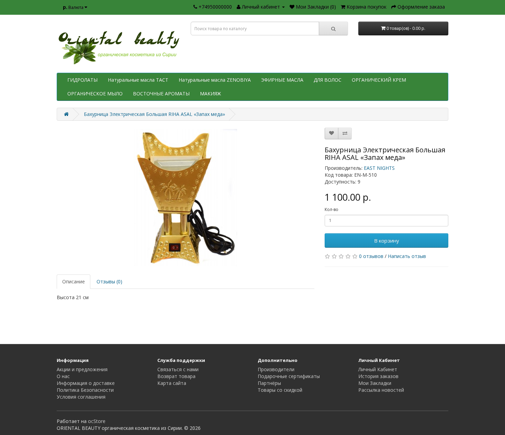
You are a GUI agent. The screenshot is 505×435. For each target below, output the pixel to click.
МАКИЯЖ (210, 93)
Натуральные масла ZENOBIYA (215, 80)
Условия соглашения (81, 396)
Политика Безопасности (85, 390)
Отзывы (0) (109, 281)
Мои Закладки (374, 383)
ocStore (96, 421)
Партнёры (269, 383)
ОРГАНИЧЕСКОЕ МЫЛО (95, 93)
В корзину (386, 240)
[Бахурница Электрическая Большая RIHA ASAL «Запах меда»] (185, 198)
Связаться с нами (178, 369)
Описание (73, 281)
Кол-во (331, 209)
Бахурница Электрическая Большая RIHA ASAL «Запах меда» (154, 114)
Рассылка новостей (381, 390)
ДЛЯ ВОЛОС (327, 80)
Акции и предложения (82, 369)
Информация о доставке (86, 383)
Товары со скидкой (280, 390)
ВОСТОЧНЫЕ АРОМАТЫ (161, 93)
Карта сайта (171, 383)
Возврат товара (176, 376)
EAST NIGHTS (379, 168)
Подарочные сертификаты (289, 376)
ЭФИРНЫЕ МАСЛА (282, 80)
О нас (63, 376)
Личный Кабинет (377, 369)
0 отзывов (371, 256)
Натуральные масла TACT (138, 80)
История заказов (378, 376)
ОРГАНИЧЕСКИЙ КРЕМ (379, 80)
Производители (276, 369)
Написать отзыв (407, 256)
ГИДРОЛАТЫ (82, 80)
